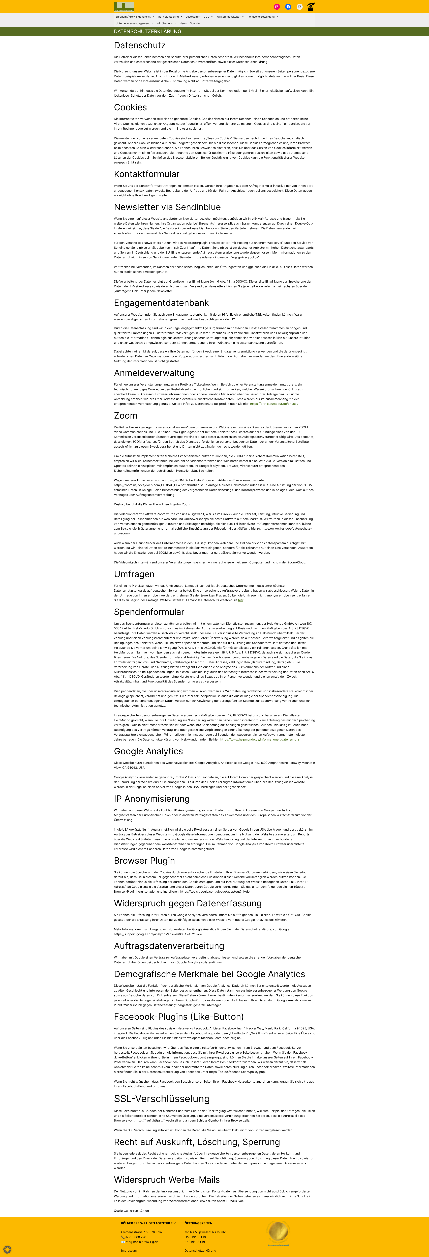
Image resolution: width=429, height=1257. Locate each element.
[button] (7, 1249)
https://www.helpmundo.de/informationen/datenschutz (259, 739)
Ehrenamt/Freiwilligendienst (133, 16)
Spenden (195, 23)
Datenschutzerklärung (200, 1250)
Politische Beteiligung (261, 16)
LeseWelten (193, 16)
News (183, 23)
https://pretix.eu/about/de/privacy (274, 403)
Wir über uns (165, 23)
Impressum (129, 1250)
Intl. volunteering (168, 16)
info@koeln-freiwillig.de (141, 1242)
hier (240, 600)
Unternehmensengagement (133, 23)
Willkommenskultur (228, 16)
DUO (206, 16)
